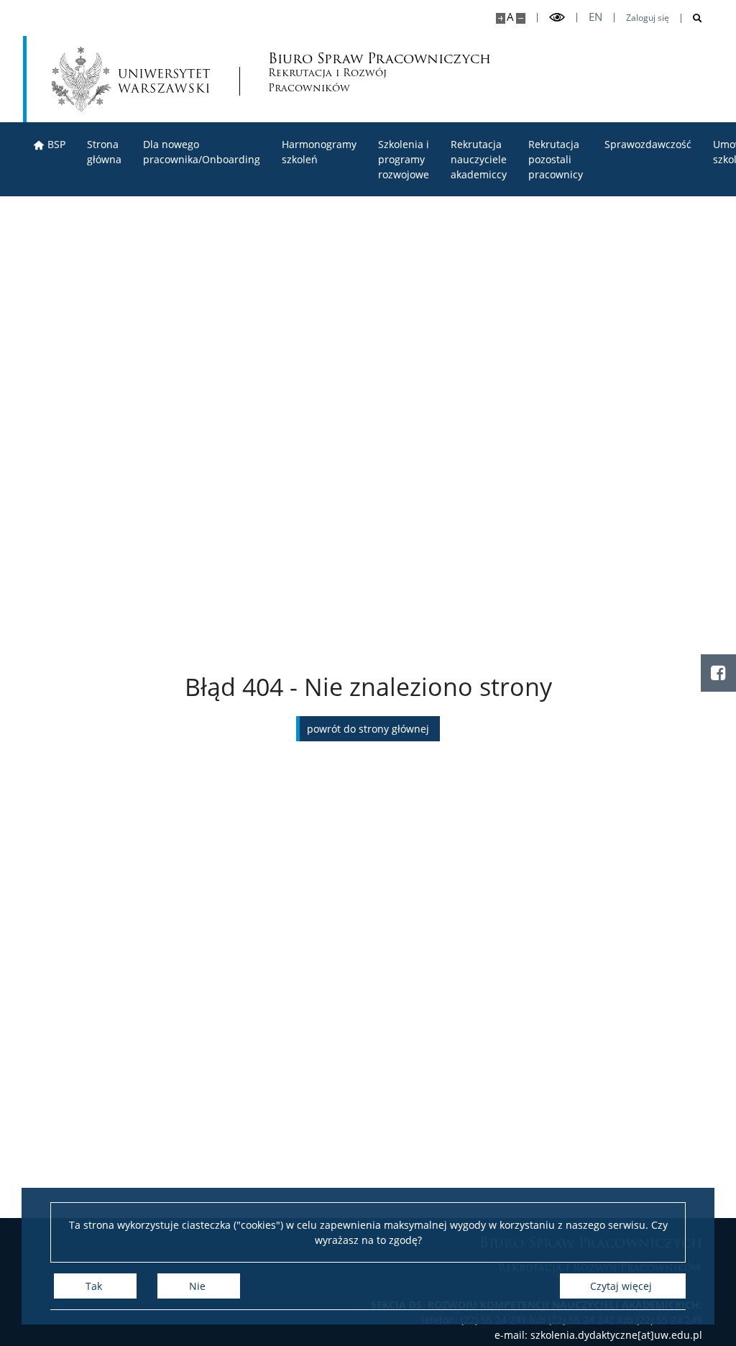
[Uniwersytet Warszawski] (131, 79)
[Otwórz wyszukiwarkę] (692, 18)
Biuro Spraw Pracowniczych (329, 73)
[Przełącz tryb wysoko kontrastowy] (557, 17)
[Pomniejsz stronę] (520, 18)
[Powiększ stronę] (500, 18)
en (595, 17)
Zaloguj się (647, 18)
